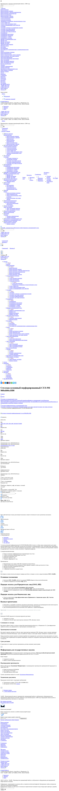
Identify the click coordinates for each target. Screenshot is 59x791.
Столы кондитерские (17, 283)
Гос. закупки (6, 542)
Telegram (5, 107)
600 (17, 423)
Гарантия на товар (5, 753)
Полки (10, 329)
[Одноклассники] (3, 383)
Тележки (11, 351)
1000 (2, 423)
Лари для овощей (13, 344)
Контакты (8, 375)
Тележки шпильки (5, 737)
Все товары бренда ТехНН (7, 702)
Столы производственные (15, 278)
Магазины (3, 749)
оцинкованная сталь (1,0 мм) (8, 445)
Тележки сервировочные (7, 736)
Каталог (8, 264)
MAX (4, 109)
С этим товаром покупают (9, 691)
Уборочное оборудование (15, 318)
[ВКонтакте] (1, 383)
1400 (12, 423)
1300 (9, 423)
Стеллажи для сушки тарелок (30, 406)
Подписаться (23, 718)
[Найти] (2, 7)
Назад (9, 262)
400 (2, 431)
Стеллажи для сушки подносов (44, 406)
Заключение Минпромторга (27, 674)
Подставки (12, 323)
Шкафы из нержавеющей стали (17, 310)
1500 (14, 423)
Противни (3, 739)
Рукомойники (12, 301)
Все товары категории (6, 701)
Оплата (5, 540)
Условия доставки (5, 752)
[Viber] (9, 383)
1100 (4, 423)
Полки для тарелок (5, 731)
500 (3, 431)
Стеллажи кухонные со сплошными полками (12, 406)
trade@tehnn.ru (5, 101)
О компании (4, 740)
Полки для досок (5, 730)
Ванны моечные (13, 268)
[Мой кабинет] (1, 239)
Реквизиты (3, 745)
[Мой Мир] (5, 383)
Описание (5, 537)
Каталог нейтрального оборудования (10, 719)
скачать (18, 683)
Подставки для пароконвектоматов (9, 728)
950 (1, 426)
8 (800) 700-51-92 (5, 85)
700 (19, 423)
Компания (8, 365)
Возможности (4, 757)
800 (21, 423)
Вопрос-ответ (4, 762)
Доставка (5, 541)
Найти (2, 789)
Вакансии (3, 744)
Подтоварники (4, 727)
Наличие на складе (8, 538)
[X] (7, 383)
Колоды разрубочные (41, 401)
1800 (2, 439)
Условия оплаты (4, 750)
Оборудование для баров (15, 359)
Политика (3, 756)
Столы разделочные (5, 725)
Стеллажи (11, 292)
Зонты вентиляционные (15, 338)
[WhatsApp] (11, 383)
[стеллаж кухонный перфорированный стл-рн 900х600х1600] (16, 413)
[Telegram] (15, 383)
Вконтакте (6, 106)
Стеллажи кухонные (6, 726)
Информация (4, 747)
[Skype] (13, 383)
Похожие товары (7, 690)
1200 (7, 423)
